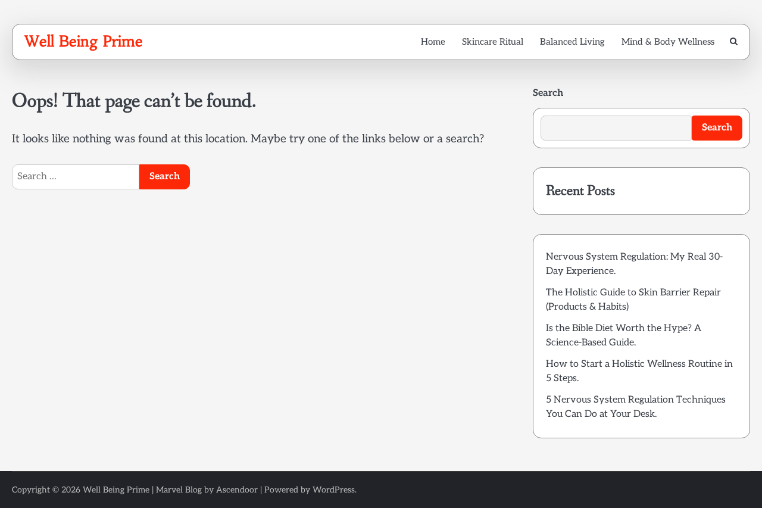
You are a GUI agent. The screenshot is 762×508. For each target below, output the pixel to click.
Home (433, 41)
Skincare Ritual (492, 41)
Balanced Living (572, 41)
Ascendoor (237, 490)
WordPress (334, 490)
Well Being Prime (83, 41)
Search (548, 93)
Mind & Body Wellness (668, 41)
